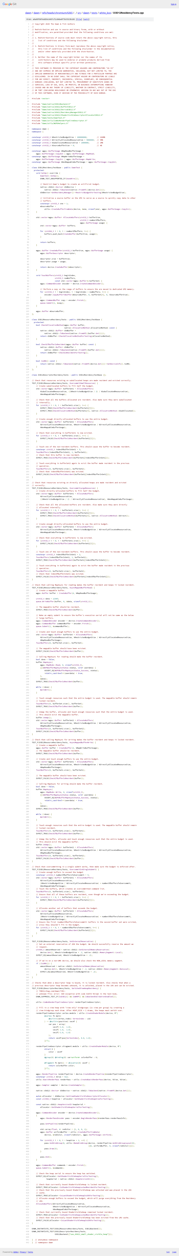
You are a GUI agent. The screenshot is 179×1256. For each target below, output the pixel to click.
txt (168, 1252)
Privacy (23, 1252)
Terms (30, 1252)
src (79, 12)
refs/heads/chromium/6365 (57, 12)
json (174, 1252)
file (79, 19)
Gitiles (15, 1252)
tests (94, 12)
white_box (105, 12)
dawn (28, 12)
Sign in (173, 4)
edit (86, 19)
